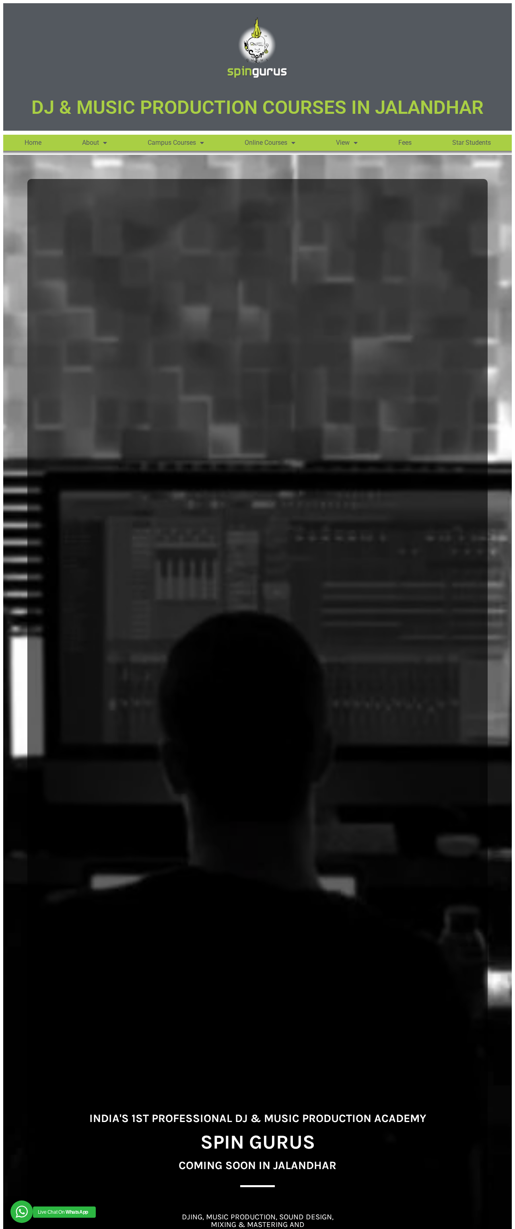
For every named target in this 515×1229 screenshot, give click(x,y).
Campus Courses (172, 142)
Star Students (471, 142)
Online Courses (266, 142)
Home (33, 142)
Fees (405, 142)
